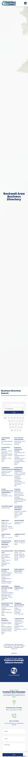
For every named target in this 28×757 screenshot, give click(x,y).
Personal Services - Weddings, (6, 563)
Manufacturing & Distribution (5, 547)
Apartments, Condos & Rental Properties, (7, 594)
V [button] (21, 427)
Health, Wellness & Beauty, (5, 558)
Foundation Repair (7, 506)
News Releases (18, 644)
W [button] (11, 430)
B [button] (11, 418)
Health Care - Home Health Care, (6, 524)
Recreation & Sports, (6, 622)
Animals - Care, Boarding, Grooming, (19, 553)
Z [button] (20, 430)
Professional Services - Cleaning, (19, 456)
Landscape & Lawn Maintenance (18, 523)
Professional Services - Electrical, (19, 462)
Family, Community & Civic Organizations (7, 490)
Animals (16, 560)
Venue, (23, 441)
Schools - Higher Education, (18, 515)
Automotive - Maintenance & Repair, (6, 453)
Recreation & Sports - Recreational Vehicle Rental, (6, 631)
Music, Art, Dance (19, 541)
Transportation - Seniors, (20, 629)
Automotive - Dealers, (6, 451)
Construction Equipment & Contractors (18, 469)
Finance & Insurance (17, 490)
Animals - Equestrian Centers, (19, 557)
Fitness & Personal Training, (5, 561)
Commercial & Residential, (17, 479)
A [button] (8, 418)
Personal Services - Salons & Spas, (6, 555)
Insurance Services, (19, 492)
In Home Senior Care (5, 535)
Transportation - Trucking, (18, 624)
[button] (25, 3)
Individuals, (23, 511)
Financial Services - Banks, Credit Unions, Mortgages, (19, 495)
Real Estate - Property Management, (6, 597)
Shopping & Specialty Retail (19, 604)
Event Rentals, (17, 609)
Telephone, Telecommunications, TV (7, 474)
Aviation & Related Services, (18, 627)
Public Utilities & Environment (19, 570)
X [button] (14, 430)
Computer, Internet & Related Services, (6, 471)
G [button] (9, 421)
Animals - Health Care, (19, 555)
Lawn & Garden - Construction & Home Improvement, (19, 483)
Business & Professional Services (18, 449)
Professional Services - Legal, (19, 453)
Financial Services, (18, 501)
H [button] (12, 421)
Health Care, (4, 522)
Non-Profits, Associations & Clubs (6, 495)
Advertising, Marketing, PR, (6, 442)
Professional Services (5, 570)
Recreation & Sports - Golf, (6, 624)
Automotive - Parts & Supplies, (6, 456)
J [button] (17, 421)
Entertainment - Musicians (18, 443)
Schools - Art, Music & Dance (19, 543)
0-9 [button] (5, 418)
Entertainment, (18, 441)
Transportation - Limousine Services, (19, 621)
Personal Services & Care (7, 551)
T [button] (15, 427)
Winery (3, 615)
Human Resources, (5, 575)
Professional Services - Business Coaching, (7, 573)
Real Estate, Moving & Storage (6, 587)
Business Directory (9, 644)
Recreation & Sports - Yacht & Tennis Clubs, (6, 627)
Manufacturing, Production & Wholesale (6, 542)
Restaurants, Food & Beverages (7, 604)
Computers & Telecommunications (8, 468)
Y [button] (17, 430)
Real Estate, (4, 589)
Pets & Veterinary (19, 551)
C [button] (14, 418)
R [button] (10, 427)
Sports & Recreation (4, 619)
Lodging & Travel (19, 534)
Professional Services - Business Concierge (7, 582)
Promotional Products (6, 444)
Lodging (16, 536)
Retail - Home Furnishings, (17, 611)
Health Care (5, 520)
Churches (16, 589)
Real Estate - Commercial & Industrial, (7, 592)
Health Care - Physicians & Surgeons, (7, 528)
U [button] (18, 427)
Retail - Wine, (17, 614)
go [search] (14, 412)
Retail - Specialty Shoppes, (18, 607)
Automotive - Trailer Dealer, (6, 459)
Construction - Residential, (17, 476)
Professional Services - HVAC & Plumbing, (19, 459)
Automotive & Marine (5, 448)
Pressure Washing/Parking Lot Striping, (6, 579)
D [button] (17, 418)
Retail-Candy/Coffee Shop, (6, 613)
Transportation (19, 619)
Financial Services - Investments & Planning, (20, 499)
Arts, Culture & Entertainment (18, 438)
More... (3, 461)
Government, (17, 511)
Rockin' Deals (16, 646)
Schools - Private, (18, 512)
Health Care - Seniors (6, 537)
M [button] (10, 424)
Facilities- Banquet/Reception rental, (6, 609)
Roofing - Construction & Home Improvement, (19, 473)
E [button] (20, 418)
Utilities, (16, 573)
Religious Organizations (18, 587)
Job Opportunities (18, 647)
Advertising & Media (5, 438)
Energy (20, 573)
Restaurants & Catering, (7, 606)
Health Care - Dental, (6, 526)
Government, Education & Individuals (18, 507)
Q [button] (21, 424)
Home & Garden (19, 520)
